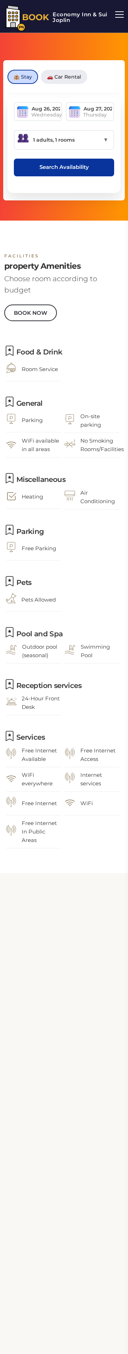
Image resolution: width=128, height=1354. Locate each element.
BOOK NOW (30, 312)
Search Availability (64, 167)
